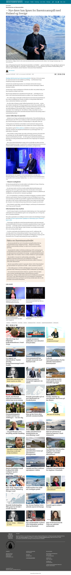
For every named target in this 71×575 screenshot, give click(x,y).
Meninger (48, 1)
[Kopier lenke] (62, 74)
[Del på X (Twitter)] (57, 74)
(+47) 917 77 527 (29, 555)
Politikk (32, 1)
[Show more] (25, 282)
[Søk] (53, 2)
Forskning (37, 1)
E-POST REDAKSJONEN (30, 558)
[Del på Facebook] (55, 74)
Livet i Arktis (42, 1)
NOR (61, 2)
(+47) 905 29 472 (51, 555)
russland (56, 322)
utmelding (14, 322)
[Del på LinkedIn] (59, 74)
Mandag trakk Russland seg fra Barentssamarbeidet (18, 78)
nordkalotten (31, 322)
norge (25, 322)
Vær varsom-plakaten (23, 537)
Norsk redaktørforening (44, 537)
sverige (8, 322)
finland (39, 322)
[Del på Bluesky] (64, 74)
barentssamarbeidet (47, 322)
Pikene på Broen (20, 128)
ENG (64, 2)
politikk (20, 322)
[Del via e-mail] (60, 74)
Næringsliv (27, 1)
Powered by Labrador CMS (35, 573)
